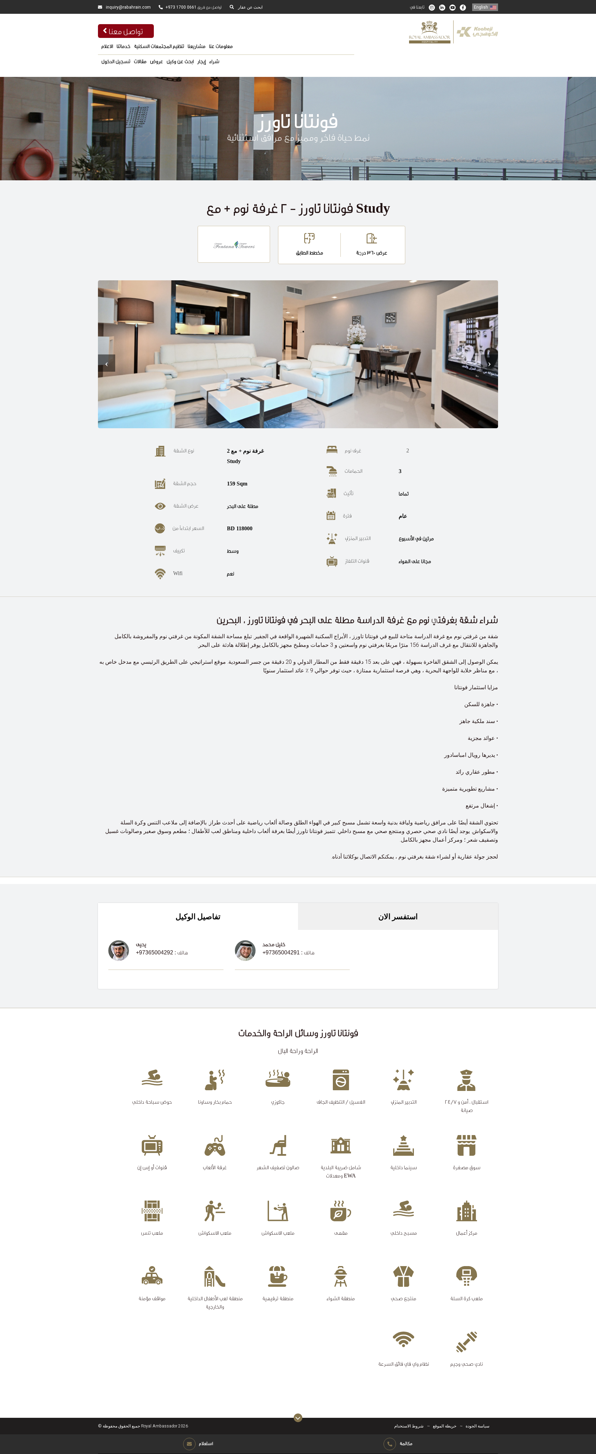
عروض (156, 61)
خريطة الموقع (444, 1426)
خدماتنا (123, 46)
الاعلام (107, 46)
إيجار (201, 61)
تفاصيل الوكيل (198, 916)
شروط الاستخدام (409, 1426)
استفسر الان (398, 916)
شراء (214, 61)
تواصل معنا (126, 31)
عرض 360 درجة (371, 252)
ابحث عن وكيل (180, 61)
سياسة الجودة (477, 1426)
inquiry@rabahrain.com (128, 7)
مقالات (140, 61)
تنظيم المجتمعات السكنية (159, 46)
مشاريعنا (197, 46)
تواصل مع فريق (194, 7)
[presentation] (106, 363)
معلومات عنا (221, 46)
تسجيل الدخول (115, 61)
